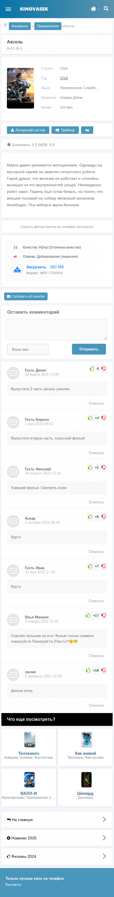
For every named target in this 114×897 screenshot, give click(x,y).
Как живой (85, 753)
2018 (64, 78)
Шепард (85, 793)
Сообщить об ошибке (27, 296)
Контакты (13, 885)
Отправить (89, 349)
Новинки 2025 (23, 838)
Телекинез (28, 753)
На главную (22, 819)
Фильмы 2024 (23, 856)
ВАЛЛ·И (28, 793)
